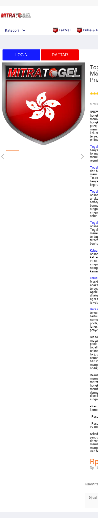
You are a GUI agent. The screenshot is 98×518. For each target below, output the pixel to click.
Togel (94, 147)
